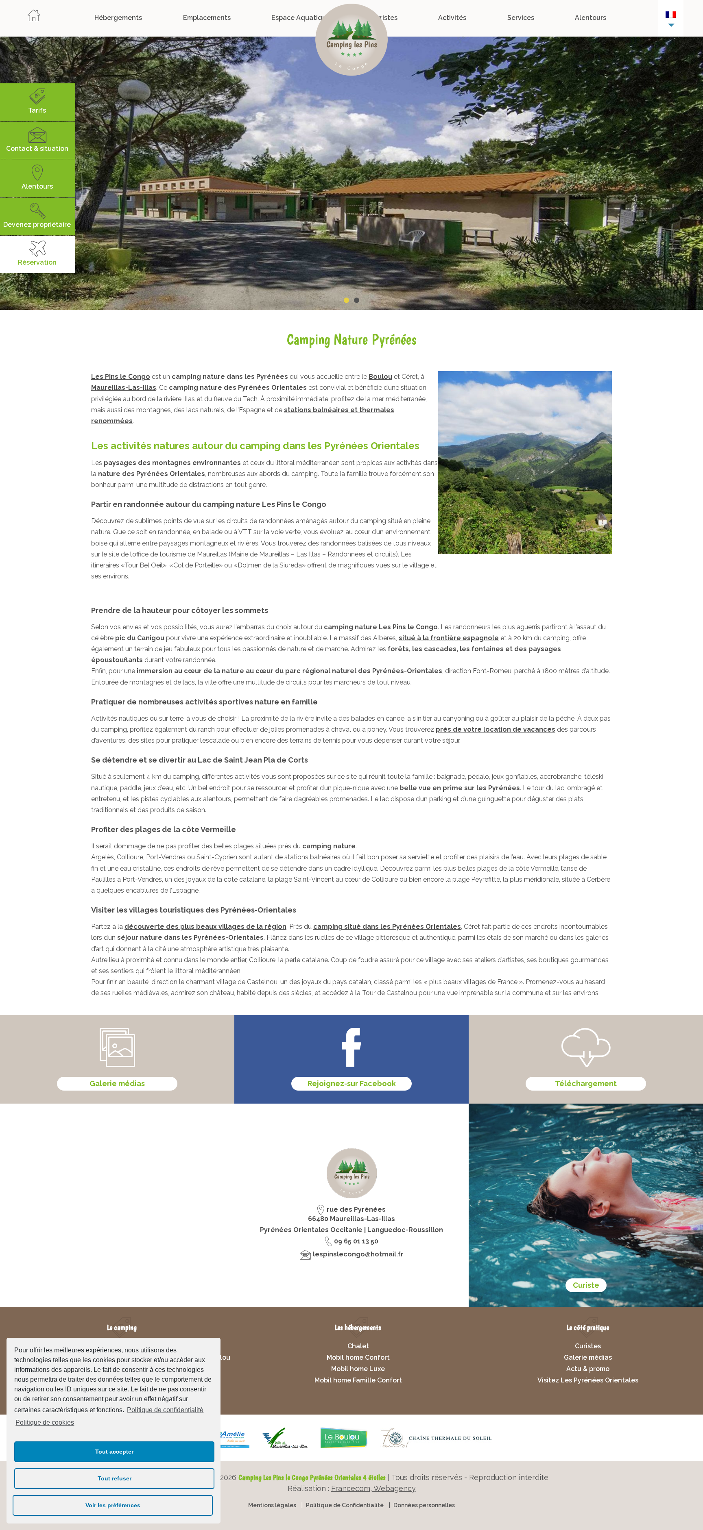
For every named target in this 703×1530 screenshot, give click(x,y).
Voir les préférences (112, 1505)
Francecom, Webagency (373, 1488)
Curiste (586, 1285)
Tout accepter (114, 1451)
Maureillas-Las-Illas (123, 387)
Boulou (380, 376)
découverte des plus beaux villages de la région (205, 926)
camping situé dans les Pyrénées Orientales (387, 926)
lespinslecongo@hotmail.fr (358, 1254)
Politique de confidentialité (165, 1409)
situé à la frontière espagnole (449, 638)
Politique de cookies (44, 1422)
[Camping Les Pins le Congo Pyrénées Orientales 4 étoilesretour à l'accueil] (351, 41)
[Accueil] (33, 18)
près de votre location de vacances (495, 729)
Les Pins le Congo (120, 376)
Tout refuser (114, 1478)
